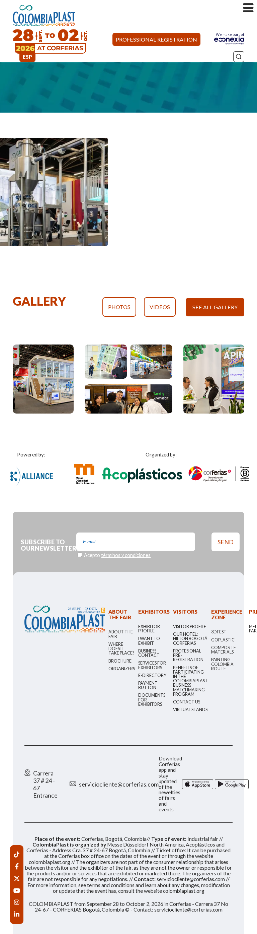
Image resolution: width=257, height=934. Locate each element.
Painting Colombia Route (222, 664)
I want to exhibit (149, 640)
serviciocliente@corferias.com (119, 784)
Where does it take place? (121, 649)
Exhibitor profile (149, 628)
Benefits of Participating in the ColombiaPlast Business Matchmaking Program (190, 681)
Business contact (149, 653)
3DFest (219, 631)
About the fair (120, 634)
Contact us (186, 701)
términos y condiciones (126, 555)
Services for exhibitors (152, 665)
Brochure (120, 661)
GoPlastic (223, 639)
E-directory (152, 675)
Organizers (121, 668)
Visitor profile (189, 626)
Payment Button (148, 685)
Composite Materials (223, 650)
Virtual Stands (190, 709)
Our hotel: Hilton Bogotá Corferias (190, 638)
